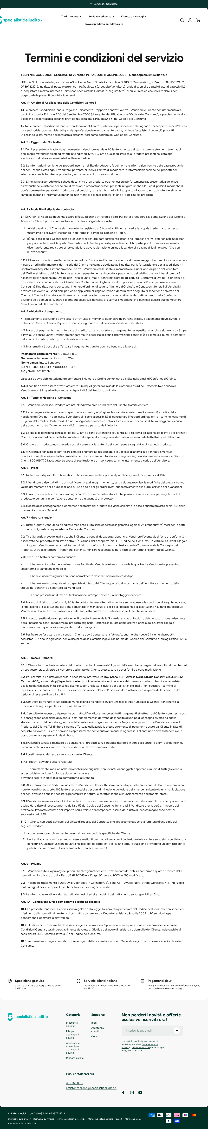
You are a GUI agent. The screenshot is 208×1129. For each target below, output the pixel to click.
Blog (94, 1022)
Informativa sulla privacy (19, 1119)
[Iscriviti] (177, 1030)
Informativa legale (132, 1119)
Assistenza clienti (97, 1029)
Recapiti (119, 1119)
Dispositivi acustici (72, 1024)
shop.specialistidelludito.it (87, 91)
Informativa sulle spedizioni (100, 1119)
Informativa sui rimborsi (43, 1119)
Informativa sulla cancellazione (22, 1123)
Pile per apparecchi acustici (72, 1034)
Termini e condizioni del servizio (70, 1119)
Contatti (96, 1036)
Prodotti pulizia (75, 1057)
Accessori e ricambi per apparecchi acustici (73, 1047)
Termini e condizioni (141, 1047)
